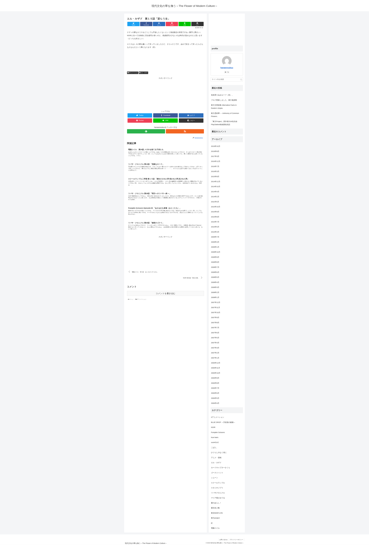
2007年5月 (215, 338)
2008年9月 (215, 257)
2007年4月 (215, 343)
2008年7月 (215, 267)
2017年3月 (215, 156)
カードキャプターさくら (220, 468)
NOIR (213, 427)
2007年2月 (215, 353)
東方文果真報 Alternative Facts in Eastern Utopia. (224, 106)
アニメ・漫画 (216, 458)
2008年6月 (215, 272)
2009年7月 (215, 237)
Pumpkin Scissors (218, 432)
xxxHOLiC (215, 442)
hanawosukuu (226, 68)
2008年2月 (215, 292)
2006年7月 (215, 388)
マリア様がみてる (218, 498)
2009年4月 (215, 242)
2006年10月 (215, 373)
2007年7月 (215, 328)
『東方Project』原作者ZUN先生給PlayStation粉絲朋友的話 (224, 122)
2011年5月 (215, 202)
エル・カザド (144, 72)
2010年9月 (215, 212)
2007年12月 (215, 302)
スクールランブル (218, 483)
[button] (241, 79)
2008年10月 (215, 252)
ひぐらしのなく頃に (219, 452)
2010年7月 (215, 222)
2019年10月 (215, 146)
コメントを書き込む (165, 293)
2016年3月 (215, 171)
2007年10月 (215, 312)
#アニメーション (133, 72)
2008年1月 (215, 297)
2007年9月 (215, 317)
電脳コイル (215, 528)
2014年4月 (215, 192)
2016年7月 (215, 166)
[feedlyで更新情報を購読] (146, 131)
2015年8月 (215, 177)
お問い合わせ (223, 539)
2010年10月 (215, 207)
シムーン (214, 478)
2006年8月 (215, 383)
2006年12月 (215, 363)
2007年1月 (215, 358)
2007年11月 (215, 307)
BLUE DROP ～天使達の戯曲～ (223, 422)
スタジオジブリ (217, 488)
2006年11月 (215, 368)
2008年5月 (215, 277)
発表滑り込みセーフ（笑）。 (222, 95)
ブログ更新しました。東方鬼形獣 (224, 100)
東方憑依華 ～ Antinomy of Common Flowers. (225, 114)
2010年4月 (215, 232)
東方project (215, 518)
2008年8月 (215, 262)
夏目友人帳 (215, 508)
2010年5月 (215, 227)
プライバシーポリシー (236, 539)
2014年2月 (215, 197)
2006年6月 (215, 393)
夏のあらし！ (216, 503)
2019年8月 (215, 151)
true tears (214, 437)
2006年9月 (215, 378)
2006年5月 (215, 398)
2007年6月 (215, 333)
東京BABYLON (217, 513)
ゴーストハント (217, 473)
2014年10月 (215, 187)
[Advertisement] (165, 93)
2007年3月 (215, 348)
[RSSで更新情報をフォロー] (185, 131)
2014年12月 (215, 181)
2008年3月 (215, 287)
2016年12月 (215, 161)
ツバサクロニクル (218, 493)
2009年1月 (215, 247)
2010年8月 (215, 217)
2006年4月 (215, 403)
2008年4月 (215, 282)
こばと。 (214, 447)
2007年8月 (215, 323)
